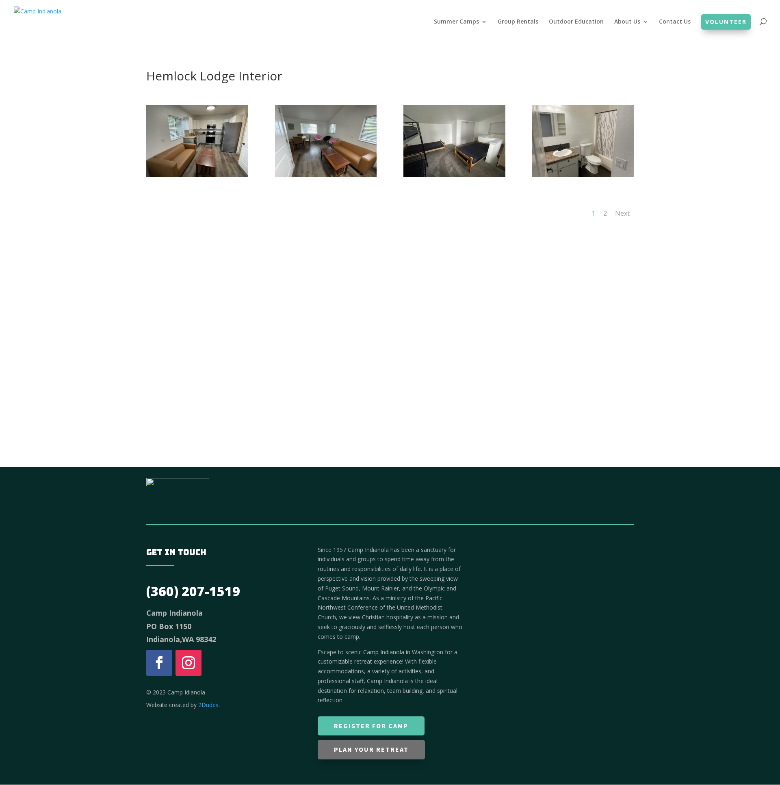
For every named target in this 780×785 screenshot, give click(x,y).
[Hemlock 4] (583, 175)
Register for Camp (371, 726)
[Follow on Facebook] (159, 663)
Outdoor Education (576, 22)
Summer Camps (456, 22)
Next (622, 213)
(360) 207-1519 (193, 591)
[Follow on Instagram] (189, 663)
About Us (627, 22)
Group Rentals (518, 22)
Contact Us (675, 22)
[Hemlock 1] (326, 175)
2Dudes (208, 705)
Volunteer (726, 22)
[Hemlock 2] (197, 175)
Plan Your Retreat (371, 749)
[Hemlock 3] (454, 175)
